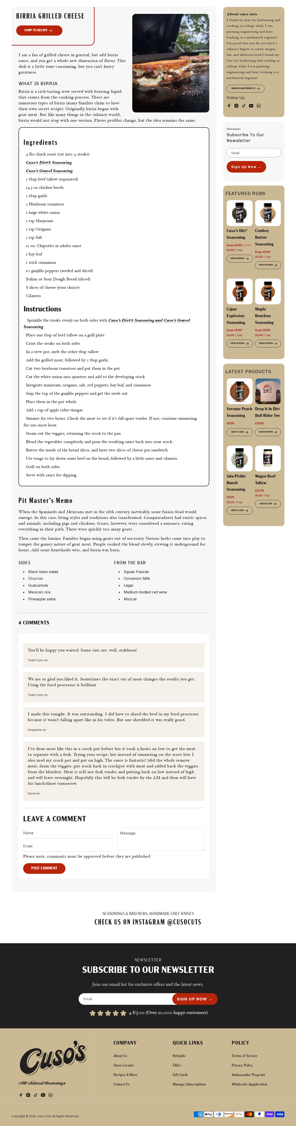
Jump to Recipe (36, 30)
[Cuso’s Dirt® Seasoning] (240, 213)
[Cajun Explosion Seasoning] (240, 291)
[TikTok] (245, 105)
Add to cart (237, 432)
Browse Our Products (243, 88)
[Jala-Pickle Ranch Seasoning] (240, 458)
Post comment (44, 868)
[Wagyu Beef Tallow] (268, 458)
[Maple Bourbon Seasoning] (268, 291)
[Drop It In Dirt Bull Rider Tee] (268, 391)
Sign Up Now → (246, 167)
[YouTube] (252, 105)
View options (237, 258)
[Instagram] (237, 105)
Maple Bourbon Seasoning (264, 316)
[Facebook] (230, 105)
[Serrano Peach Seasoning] (240, 391)
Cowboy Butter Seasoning (264, 238)
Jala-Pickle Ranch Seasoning (236, 483)
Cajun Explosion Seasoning (236, 316)
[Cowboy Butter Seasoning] (268, 213)
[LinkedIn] (260, 105)
